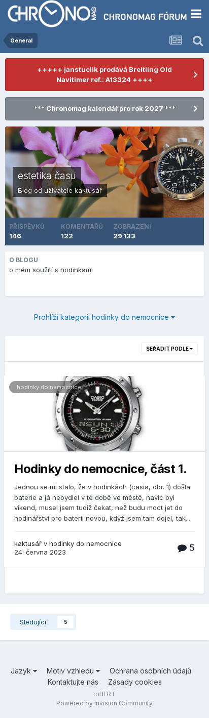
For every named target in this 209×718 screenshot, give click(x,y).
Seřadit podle (168, 349)
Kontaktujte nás (73, 682)
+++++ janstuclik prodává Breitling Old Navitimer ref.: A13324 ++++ (104, 74)
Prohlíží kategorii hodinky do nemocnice (102, 317)
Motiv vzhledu (71, 670)
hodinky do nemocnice (49, 387)
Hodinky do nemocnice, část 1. (100, 468)
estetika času (47, 176)
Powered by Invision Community (104, 703)
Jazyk (22, 670)
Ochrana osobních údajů (150, 670)
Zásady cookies (135, 682)
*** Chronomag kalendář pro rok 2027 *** (105, 108)
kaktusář (88, 190)
